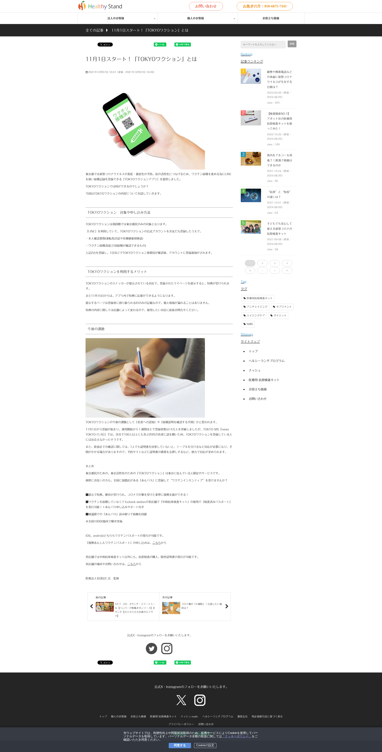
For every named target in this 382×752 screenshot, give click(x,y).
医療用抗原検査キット (260, 298)
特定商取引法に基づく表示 (267, 716)
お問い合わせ (206, 6)
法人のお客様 (115, 18)
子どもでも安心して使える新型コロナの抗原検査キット (279, 228)
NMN (250, 324)
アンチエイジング (257, 307)
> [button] (274, 271)
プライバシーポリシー (181, 724)
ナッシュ (255, 370)
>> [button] (287, 271)
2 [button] (262, 263)
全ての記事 (94, 30)
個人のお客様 (195, 18)
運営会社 (242, 716)
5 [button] (250, 271)
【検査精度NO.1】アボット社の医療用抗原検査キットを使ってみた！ (279, 121)
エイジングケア (256, 315)
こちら (156, 542)
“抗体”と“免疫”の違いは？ (279, 194)
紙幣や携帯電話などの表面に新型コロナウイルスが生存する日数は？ (279, 79)
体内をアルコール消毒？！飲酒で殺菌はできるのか (279, 160)
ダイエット (280, 315)
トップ (253, 351)
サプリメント (284, 307)
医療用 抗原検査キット (264, 379)
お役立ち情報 (270, 18)
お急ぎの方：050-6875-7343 (264, 6)
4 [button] (287, 263)
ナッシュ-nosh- (189, 716)
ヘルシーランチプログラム (267, 360)
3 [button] (274, 263)
